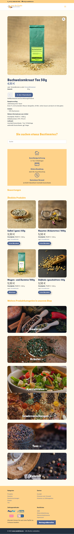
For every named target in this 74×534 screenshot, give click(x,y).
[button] (63, 19)
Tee (8, 502)
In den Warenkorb (24, 95)
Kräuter (9, 500)
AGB (38, 511)
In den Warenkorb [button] (14, 243)
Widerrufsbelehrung (43, 513)
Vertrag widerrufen (46, 522)
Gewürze (10, 496)
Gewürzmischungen (13, 498)
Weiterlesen (12, 292)
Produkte (10, 494)
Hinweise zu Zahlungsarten (45, 498)
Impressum (40, 517)
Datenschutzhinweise (43, 515)
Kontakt (39, 494)
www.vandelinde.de (18, 531)
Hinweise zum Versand (44, 496)
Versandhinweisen (29, 87)
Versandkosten (14, 239)
